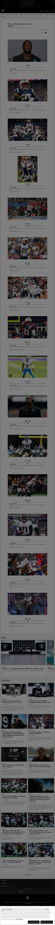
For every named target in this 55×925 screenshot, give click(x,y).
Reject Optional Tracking (46, 922)
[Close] (52, 908)
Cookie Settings (19, 919)
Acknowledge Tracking (34, 922)
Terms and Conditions (7, 909)
